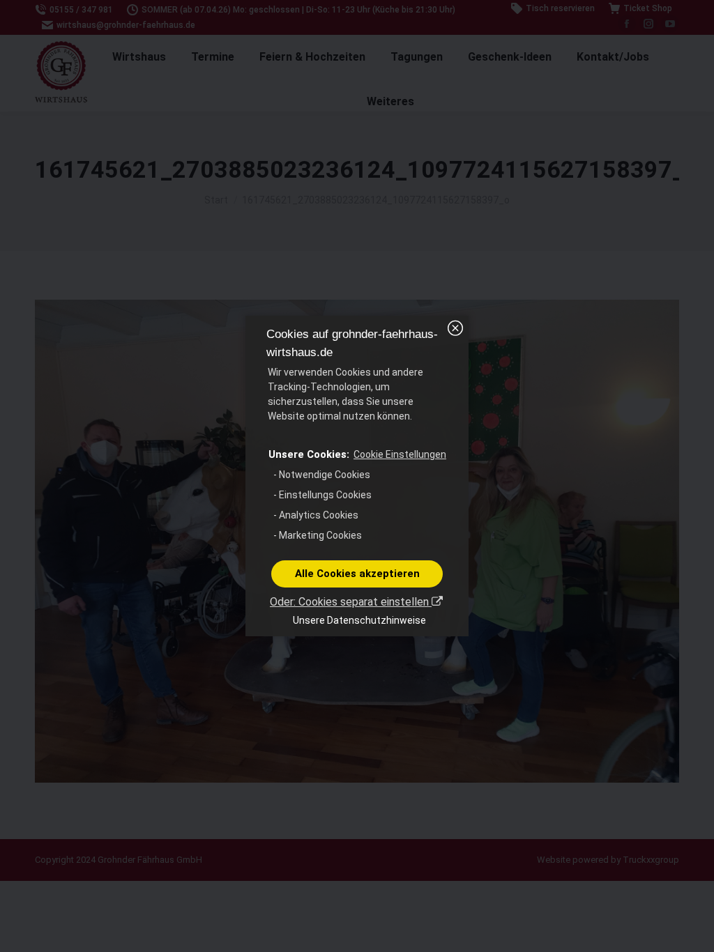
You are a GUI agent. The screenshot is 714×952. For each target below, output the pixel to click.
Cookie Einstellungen (400, 454)
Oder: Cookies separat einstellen (351, 601)
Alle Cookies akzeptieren (357, 573)
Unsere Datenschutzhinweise (359, 620)
